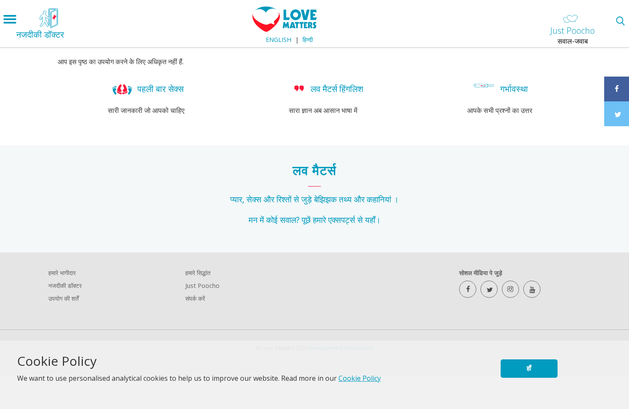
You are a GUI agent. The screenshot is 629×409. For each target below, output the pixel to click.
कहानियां (379, 199)
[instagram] (510, 289)
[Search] (620, 21)
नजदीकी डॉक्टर (65, 286)
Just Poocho (202, 286)
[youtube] (531, 289)
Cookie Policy (359, 378)
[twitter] (489, 289)
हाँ (529, 368)
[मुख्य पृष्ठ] (284, 29)
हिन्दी (308, 40)
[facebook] (467, 289)
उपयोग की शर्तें (63, 298)
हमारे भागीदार (62, 273)
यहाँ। (373, 219)
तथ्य (345, 199)
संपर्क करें (195, 298)
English (278, 40)
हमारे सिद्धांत (198, 273)
